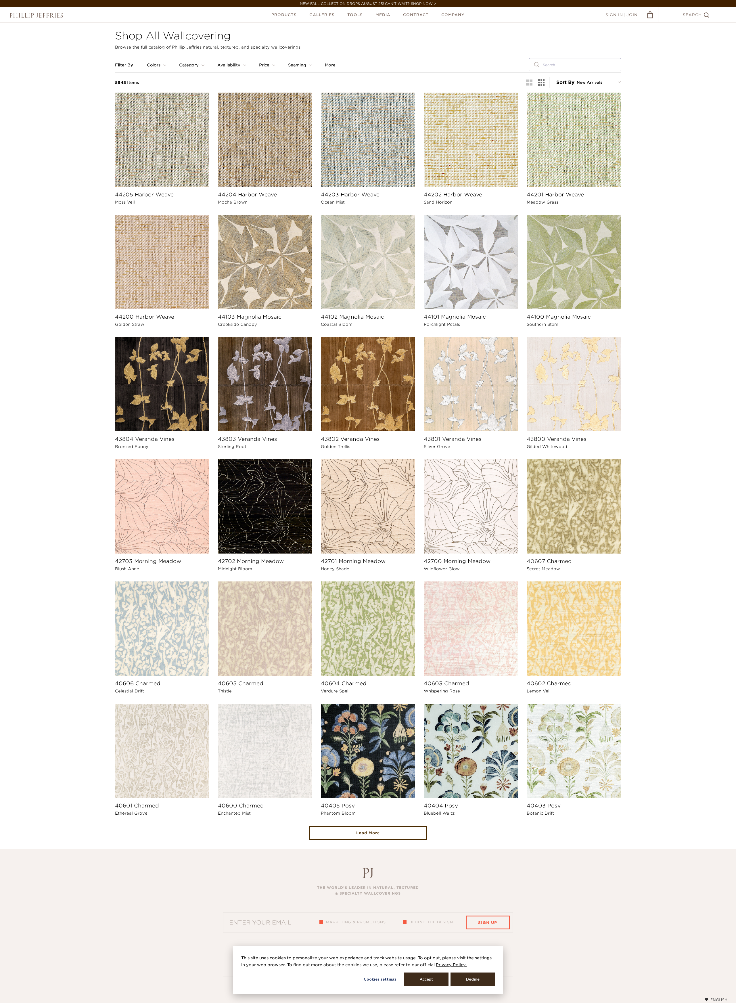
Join (632, 15)
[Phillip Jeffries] (36, 15)
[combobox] (575, 64)
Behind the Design (431, 922)
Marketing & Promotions (356, 922)
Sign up (487, 922)
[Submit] (536, 64)
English (718, 999)
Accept (426, 979)
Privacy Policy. (451, 964)
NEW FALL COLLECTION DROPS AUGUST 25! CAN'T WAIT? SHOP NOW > (368, 3)
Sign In (614, 15)
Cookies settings (380, 979)
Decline (473, 979)
